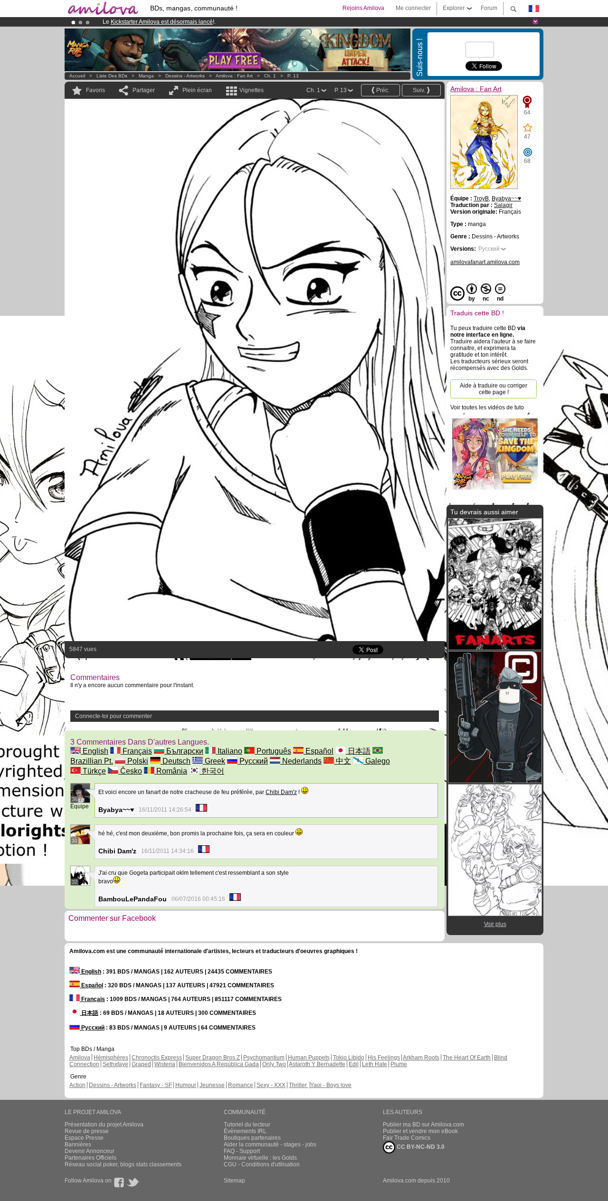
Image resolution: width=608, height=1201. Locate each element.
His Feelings (384, 1057)
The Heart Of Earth (467, 1057)
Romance (240, 1085)
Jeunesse (212, 1085)
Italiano (229, 751)
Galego (376, 761)
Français (136, 751)
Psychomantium (264, 1057)
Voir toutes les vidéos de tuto (487, 407)
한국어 (212, 771)
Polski (136, 761)
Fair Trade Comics (406, 1138)
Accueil (77, 75)
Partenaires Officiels (90, 1157)
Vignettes (251, 90)
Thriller (298, 1085)
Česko (130, 771)
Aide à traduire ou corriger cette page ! (493, 389)
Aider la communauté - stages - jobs (270, 1144)
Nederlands (301, 761)
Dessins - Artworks (185, 75)
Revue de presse (87, 1131)
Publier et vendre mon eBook (420, 1131)
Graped (141, 1064)
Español (318, 751)
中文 (342, 761)
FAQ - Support (242, 1151)
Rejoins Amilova (363, 8)
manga (146, 75)
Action (77, 1085)
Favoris (95, 90)
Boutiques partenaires (252, 1138)
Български (183, 751)
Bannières (78, 1144)
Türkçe (93, 771)
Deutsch (175, 761)
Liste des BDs (111, 75)
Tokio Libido (348, 1057)
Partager (144, 90)
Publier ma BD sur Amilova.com (423, 1124)
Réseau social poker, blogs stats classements (123, 1164)
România (170, 771)
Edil (354, 1064)
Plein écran (197, 90)
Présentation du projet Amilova (104, 1124)
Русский (253, 761)
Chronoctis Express (157, 1057)
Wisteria (164, 1064)
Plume (398, 1064)
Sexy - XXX (270, 1085)
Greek (214, 761)
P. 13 (293, 75)
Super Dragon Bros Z (212, 1057)
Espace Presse (84, 1138)
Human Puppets (309, 1057)
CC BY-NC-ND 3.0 (420, 1147)
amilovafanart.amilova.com (485, 262)
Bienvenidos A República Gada (219, 1064)
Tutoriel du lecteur (247, 1124)
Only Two (274, 1064)
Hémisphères (111, 1057)
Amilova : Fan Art (234, 75)
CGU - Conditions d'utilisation (262, 1164)
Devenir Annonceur (89, 1151)
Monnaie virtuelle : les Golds (260, 1157)
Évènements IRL (245, 1131)
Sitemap (234, 1180)
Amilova (79, 1057)
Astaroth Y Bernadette (317, 1064)
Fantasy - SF (156, 1085)
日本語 (358, 751)
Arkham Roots (421, 1057)
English (94, 751)
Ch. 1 (270, 75)
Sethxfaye (115, 1064)
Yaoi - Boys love (331, 1085)
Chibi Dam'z (281, 792)
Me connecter (413, 8)
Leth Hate (374, 1064)
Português (273, 751)
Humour (185, 1085)
